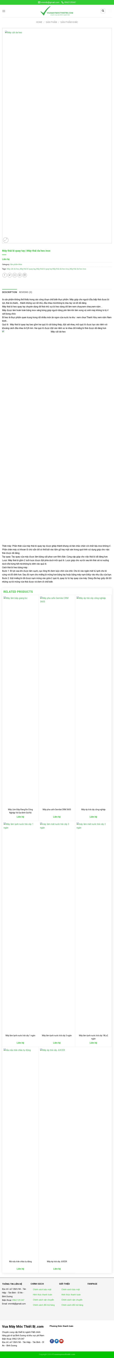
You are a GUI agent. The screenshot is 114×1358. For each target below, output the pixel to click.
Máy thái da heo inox (78, 269)
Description (9, 292)
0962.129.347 (18, 1300)
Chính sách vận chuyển (43, 1300)
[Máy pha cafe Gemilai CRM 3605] (57, 701)
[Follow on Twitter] (56, 1341)
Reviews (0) (25, 292)
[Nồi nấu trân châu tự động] (20, 1153)
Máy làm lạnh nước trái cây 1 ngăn (20, 1035)
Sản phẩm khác (69, 22)
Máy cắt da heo (13, 269)
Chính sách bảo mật (42, 1289)
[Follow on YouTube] (61, 1341)
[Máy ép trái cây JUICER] (57, 1153)
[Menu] (3, 11)
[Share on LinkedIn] (24, 275)
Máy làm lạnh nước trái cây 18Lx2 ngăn (93, 1037)
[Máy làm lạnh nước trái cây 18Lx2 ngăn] (93, 927)
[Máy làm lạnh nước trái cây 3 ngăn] (57, 927)
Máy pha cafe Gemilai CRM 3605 (57, 809)
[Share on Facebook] (4, 275)
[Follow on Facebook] (52, 1341)
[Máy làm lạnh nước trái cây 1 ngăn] (20, 927)
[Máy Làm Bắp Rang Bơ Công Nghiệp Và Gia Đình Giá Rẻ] (20, 701)
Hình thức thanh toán (42, 1294)
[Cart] (109, 11)
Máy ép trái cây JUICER (57, 1261)
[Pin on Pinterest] (19, 275)
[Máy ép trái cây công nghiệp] (93, 701)
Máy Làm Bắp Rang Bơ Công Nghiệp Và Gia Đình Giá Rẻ (20, 811)
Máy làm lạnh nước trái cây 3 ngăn (57, 1035)
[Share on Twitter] (9, 275)
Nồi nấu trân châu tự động (20, 1261)
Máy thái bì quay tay (27, 269)
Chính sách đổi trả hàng (44, 1305)
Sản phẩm (51, 22)
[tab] (9, 292)
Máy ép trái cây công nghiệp (93, 809)
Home (39, 22)
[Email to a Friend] (14, 275)
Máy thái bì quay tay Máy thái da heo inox (52, 269)
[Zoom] (5, 240)
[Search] (103, 11)
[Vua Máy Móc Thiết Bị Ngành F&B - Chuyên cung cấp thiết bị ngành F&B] (57, 11)
